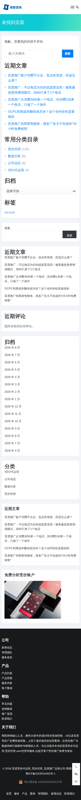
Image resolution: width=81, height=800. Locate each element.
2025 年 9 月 (12, 428)
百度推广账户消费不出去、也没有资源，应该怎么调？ (38, 257)
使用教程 (7, 709)
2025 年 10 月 (13, 421)
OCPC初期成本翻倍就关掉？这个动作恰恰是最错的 (37, 288)
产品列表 (7, 673)
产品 (24, 793)
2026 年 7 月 (12, 354)
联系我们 (7, 718)
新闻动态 (7, 647)
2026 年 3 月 (12, 384)
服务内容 (7, 683)
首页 (8, 793)
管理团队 (7, 652)
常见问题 (7, 703)
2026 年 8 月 (12, 347)
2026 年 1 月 (12, 399)
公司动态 (14, 163)
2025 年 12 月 (13, 406)
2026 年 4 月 (12, 377)
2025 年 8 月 (12, 435)
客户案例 (7, 688)
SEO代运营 (16, 170)
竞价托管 (14, 149)
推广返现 (7, 713)
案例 (32, 793)
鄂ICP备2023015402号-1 (40, 773)
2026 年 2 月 (12, 391)
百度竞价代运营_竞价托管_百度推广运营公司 (38, 768)
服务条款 (7, 657)
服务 (16, 793)
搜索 (67, 53)
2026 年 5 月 (12, 369)
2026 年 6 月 (12, 362)
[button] (72, 8)
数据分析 (14, 156)
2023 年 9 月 (12, 450)
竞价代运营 (10, 212)
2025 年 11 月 (13, 413)
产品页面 (7, 678)
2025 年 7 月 (12, 443)
